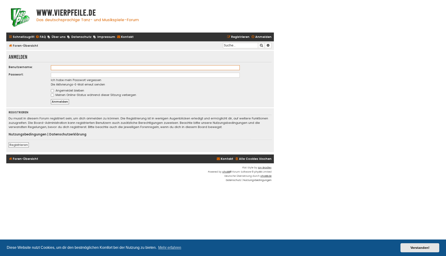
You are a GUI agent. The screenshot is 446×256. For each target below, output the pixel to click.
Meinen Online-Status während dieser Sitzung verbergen (95, 95)
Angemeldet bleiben (69, 90)
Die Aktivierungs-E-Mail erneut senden (78, 84)
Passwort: (16, 74)
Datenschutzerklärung (67, 134)
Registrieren (19, 145)
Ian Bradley (265, 167)
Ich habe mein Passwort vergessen (76, 80)
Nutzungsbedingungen (27, 134)
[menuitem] (41, 37)
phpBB (226, 172)
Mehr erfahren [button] (169, 247)
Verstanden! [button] (420, 247)
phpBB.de (266, 176)
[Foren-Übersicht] (20, 18)
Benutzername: (21, 67)
